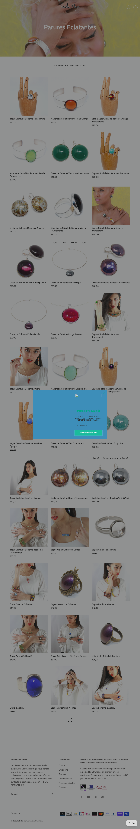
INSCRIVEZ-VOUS (88, 432)
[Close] (103, 393)
